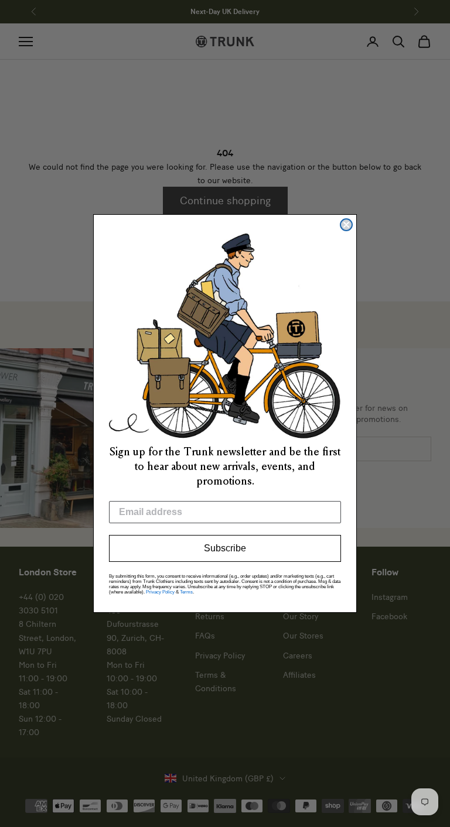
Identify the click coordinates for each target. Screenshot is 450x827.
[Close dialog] (346, 225)
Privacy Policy (160, 592)
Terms (186, 592)
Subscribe (225, 548)
